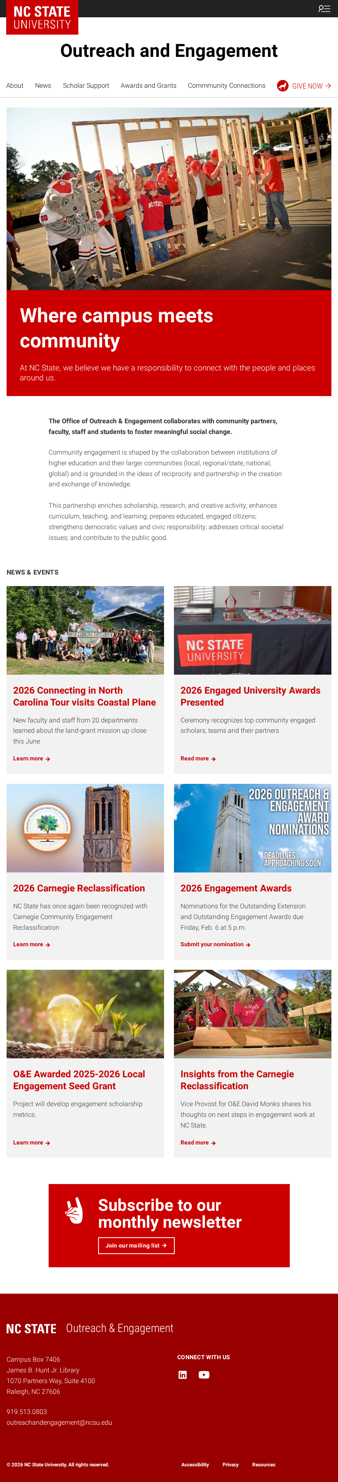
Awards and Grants (148, 85)
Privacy (231, 1465)
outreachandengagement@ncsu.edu (59, 1422)
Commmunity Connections (226, 85)
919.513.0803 (27, 1412)
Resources (263, 1465)
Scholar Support (86, 85)
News (43, 85)
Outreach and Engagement (169, 50)
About (14, 85)
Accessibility (195, 1465)
